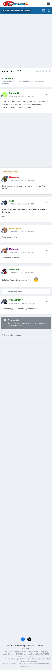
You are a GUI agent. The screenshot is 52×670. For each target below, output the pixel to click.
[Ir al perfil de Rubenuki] (4, 94)
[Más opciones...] (47, 94)
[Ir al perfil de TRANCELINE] (4, 301)
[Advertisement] (26, 41)
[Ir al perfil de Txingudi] (4, 230)
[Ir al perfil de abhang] (4, 250)
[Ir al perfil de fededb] (4, 179)
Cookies (26, 648)
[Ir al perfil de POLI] (4, 202)
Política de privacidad (24, 645)
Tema (8, 645)
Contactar (40, 645)
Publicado (22, 96)
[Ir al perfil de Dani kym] (4, 271)
